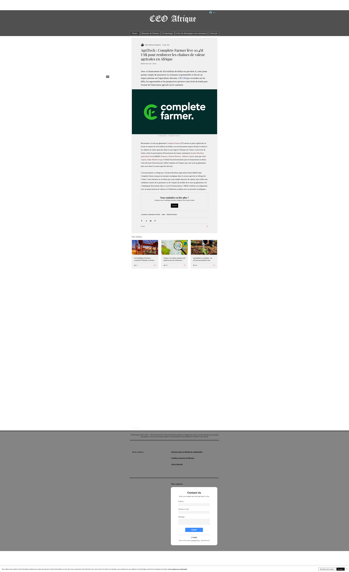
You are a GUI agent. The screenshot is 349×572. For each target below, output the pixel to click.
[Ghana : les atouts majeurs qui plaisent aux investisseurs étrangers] (174, 247)
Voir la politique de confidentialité (177, 569)
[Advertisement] (33, 5)
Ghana (163, 214)
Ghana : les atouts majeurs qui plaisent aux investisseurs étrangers (174, 259)
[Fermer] (347, 569)
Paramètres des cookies (327, 569)
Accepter (340, 569)
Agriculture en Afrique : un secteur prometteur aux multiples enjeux (202, 259)
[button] (135, 33)
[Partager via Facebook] (142, 221)
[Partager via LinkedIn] (151, 221)
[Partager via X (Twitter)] (146, 221)
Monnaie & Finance (172, 214)
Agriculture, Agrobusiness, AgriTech (150, 214)
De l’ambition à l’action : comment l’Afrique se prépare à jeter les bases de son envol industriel (144, 259)
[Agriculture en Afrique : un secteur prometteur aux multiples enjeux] (204, 247)
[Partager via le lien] (155, 221)
